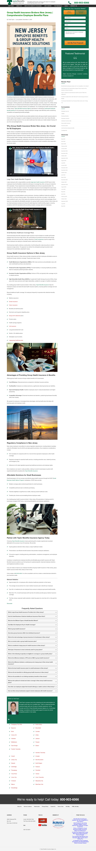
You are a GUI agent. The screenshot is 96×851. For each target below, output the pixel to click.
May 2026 (63, 139)
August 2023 (63, 186)
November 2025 (64, 153)
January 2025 (64, 165)
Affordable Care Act (65, 111)
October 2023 (64, 182)
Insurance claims (64, 125)
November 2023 (64, 179)
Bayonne (13, 728)
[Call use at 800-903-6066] (69, 2)
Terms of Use (60, 806)
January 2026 (64, 148)
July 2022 (63, 203)
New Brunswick (39, 759)
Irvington (37, 756)
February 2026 (64, 146)
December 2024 (64, 167)
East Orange (14, 745)
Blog (66, 6)
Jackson (37, 738)
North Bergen (38, 763)
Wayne (13, 784)
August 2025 (63, 160)
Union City (14, 777)
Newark (13, 763)
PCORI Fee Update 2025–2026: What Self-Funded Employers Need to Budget (80, 833)
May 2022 (63, 206)
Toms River (14, 774)
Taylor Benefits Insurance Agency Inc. (48, 849)
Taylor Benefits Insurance (42, 285)
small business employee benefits (67, 128)
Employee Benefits (65, 116)
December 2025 (64, 151)
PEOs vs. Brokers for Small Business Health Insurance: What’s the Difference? (80, 829)
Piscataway (14, 770)
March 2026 (63, 143)
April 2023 (63, 194)
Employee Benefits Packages (33, 6)
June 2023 (63, 189)
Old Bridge (14, 766)
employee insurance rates (66, 120)
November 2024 (64, 170)
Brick (12, 731)
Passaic (37, 742)
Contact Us (73, 6)
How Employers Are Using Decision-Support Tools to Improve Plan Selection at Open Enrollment (80, 824)
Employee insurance (65, 118)
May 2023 (63, 191)
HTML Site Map (75, 806)
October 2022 (64, 198)
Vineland (13, 781)
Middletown (14, 742)
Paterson (37, 766)
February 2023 (64, 196)
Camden (37, 731)
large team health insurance (38, 182)
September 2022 (64, 201)
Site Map (68, 806)
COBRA (62, 113)
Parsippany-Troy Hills (16, 724)
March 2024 (63, 177)
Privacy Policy (45, 806)
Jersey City (14, 759)
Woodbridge (14, 788)
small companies (39, 239)
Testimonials (58, 6)
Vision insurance (13, 305)
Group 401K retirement (14, 315)
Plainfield (37, 770)
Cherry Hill (14, 735)
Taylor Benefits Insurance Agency (22, 108)
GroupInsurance (69, 12)
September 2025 (64, 158)
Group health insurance (65, 123)
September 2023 (64, 184)
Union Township (39, 777)
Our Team (11, 6)
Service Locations (28, 806)
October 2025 (64, 155)
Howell (13, 756)
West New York (39, 784)
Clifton (37, 735)
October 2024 (64, 172)
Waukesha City (39, 781)
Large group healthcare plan (16, 340)
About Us (19, 6)
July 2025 (63, 162)
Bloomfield (38, 728)
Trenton (37, 774)
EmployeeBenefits (81, 12)
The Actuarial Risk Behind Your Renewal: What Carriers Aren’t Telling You (80, 838)
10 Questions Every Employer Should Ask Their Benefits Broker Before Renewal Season (80, 842)
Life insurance (12, 326)
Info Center (47, 6)
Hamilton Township (40, 752)
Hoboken (13, 738)
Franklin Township (15, 749)
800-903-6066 (18, 573)
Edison (37, 745)
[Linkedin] (8, 719)
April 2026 (63, 141)
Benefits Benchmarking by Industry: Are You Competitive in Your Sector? (75, 86)
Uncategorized (64, 130)
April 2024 (63, 174)
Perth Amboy (38, 724)
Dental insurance (13, 301)
